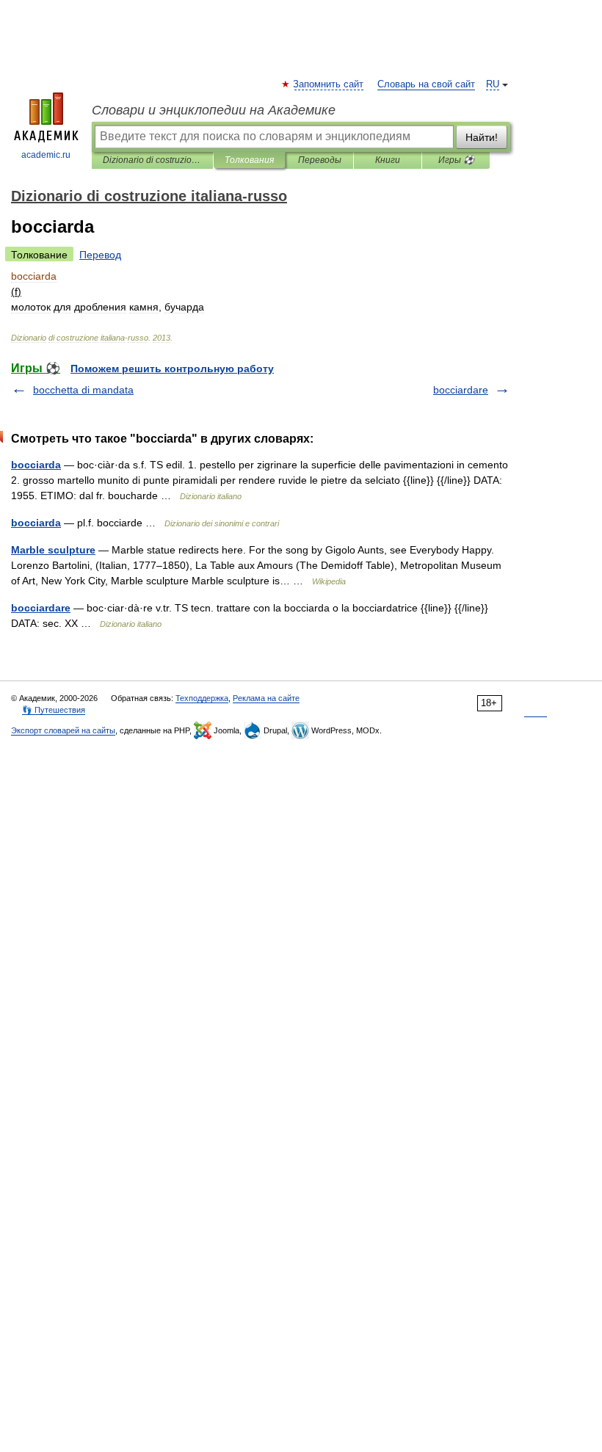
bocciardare (460, 390)
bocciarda (36, 465)
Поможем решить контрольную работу (172, 368)
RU (492, 84)
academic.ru (45, 155)
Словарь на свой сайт (426, 84)
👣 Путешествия (53, 709)
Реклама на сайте (266, 698)
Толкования (249, 160)
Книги (387, 160)
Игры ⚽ (456, 160)
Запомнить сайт (328, 84)
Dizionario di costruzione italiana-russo (152, 160)
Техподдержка (201, 698)
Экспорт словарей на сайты (63, 730)
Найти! (481, 137)
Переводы (319, 160)
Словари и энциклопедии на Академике (214, 110)
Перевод (100, 255)
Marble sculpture (53, 550)
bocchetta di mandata (83, 390)
